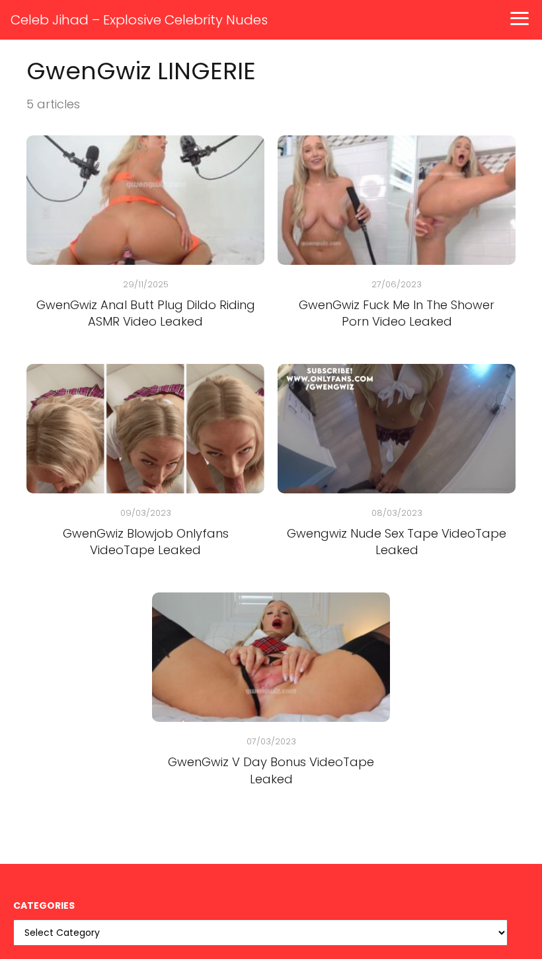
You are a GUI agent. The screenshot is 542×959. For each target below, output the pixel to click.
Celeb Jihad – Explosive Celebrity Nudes (139, 20)
